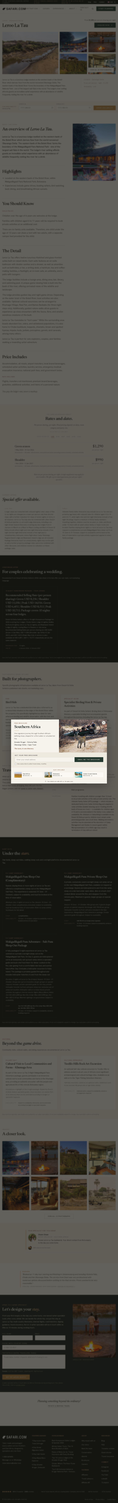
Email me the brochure (89, 760)
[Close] (104, 723)
